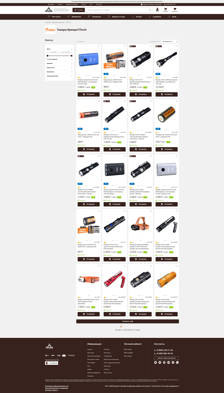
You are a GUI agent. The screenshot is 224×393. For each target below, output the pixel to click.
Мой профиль (128, 353)
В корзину (90, 94)
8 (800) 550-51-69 (165, 350)
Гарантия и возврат (72, 4)
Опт (91, 4)
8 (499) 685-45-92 (165, 354)
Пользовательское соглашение (56, 388)
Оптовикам (91, 363)
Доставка (51, 4)
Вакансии (90, 376)
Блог (88, 366)
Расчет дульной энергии (112, 363)
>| (134, 326)
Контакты (99, 4)
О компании (108, 356)
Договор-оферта (51, 390)
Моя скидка (128, 356)
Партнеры (107, 366)
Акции (89, 369)
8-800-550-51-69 (170, 4)
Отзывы (106, 349)
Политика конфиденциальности (56, 386)
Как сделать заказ (93, 359)
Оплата (60, 4)
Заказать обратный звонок (166, 358)
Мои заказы (128, 349)
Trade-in (83, 4)
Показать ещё (127, 321)
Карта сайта (108, 372)
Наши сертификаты (93, 372)
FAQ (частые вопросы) (111, 359)
